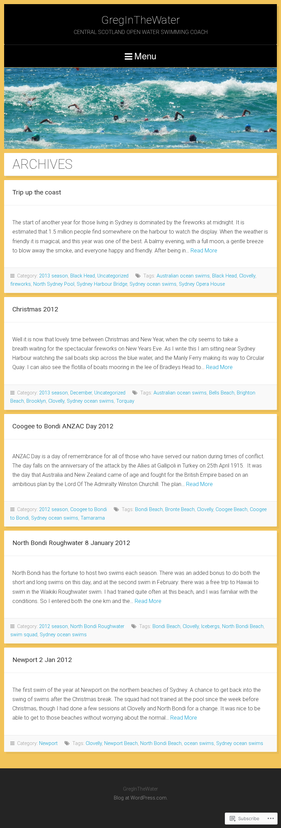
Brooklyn (36, 401)
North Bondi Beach (243, 626)
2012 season (53, 509)
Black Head (82, 276)
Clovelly (247, 276)
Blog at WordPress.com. (141, 798)
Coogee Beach (231, 509)
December (81, 393)
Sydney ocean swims (153, 284)
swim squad (23, 635)
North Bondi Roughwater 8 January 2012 (71, 543)
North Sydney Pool (53, 284)
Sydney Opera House (202, 284)
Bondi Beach (149, 509)
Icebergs (210, 626)
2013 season (53, 276)
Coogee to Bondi (88, 509)
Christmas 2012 (35, 309)
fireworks (20, 284)
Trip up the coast (36, 192)
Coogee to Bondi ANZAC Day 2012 (62, 426)
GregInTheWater (140, 19)
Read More (204, 250)
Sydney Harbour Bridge (102, 284)
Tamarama (93, 518)
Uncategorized (113, 276)
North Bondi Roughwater (97, 626)
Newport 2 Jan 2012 (42, 660)
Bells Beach (221, 393)
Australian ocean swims (183, 276)
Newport (48, 743)
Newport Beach (121, 743)
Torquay (125, 401)
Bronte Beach (180, 509)
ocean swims (199, 743)
